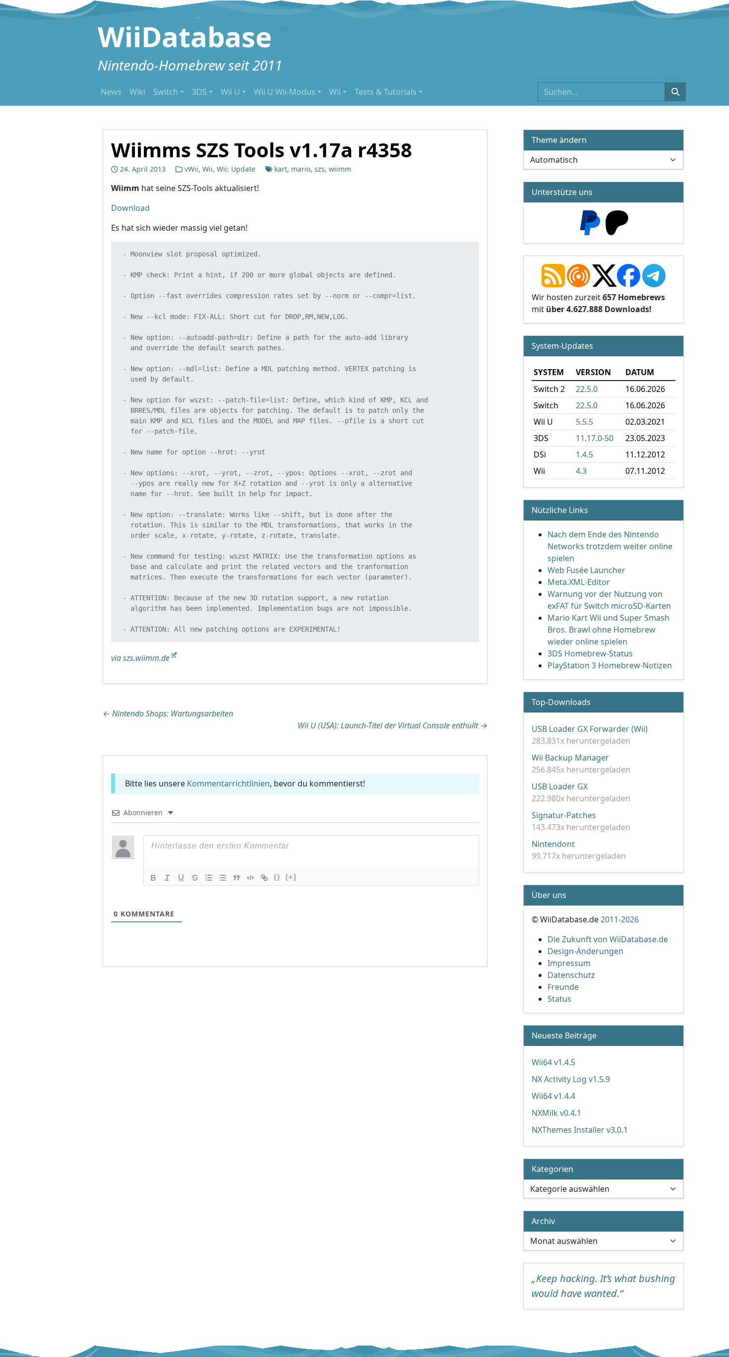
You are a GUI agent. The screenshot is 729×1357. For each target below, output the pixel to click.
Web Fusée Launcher (586, 570)
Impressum (569, 963)
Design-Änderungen (585, 951)
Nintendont (553, 844)
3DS (199, 91)
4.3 (581, 470)
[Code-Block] (250, 878)
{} (277, 877)
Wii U (230, 91)
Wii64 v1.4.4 (553, 1096)
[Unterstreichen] (181, 878)
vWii (191, 169)
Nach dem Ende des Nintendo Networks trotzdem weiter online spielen (609, 546)
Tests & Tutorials (386, 91)
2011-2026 (620, 919)
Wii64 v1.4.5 (553, 1062)
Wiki (137, 91)
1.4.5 (584, 454)
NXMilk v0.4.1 (556, 1112)
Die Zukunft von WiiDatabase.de (607, 939)
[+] (291, 877)
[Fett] (153, 878)
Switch (165, 91)
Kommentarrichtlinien (228, 783)
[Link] (264, 878)
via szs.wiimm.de (141, 657)
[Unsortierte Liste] (223, 878)
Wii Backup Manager (570, 757)
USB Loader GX (560, 786)
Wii (335, 91)
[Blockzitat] (236, 878)
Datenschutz (571, 974)
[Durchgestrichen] (195, 878)
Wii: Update (236, 169)
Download (130, 207)
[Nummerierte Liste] (209, 878)
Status (559, 998)
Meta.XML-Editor (578, 582)
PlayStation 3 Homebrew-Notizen (609, 665)
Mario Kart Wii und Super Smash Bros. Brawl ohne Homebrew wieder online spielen (608, 629)
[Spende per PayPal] (590, 221)
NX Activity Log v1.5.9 (571, 1079)
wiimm (340, 169)
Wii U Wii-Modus (284, 91)
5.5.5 (584, 421)
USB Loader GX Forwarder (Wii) (590, 728)
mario (300, 169)
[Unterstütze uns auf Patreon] (617, 221)
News (111, 91)
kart (280, 169)
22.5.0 (587, 389)
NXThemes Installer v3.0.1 (580, 1129)
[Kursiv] (167, 878)
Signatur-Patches (564, 815)
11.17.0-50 (594, 438)
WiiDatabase (185, 36)
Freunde (563, 986)
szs (319, 169)
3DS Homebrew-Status (590, 653)
